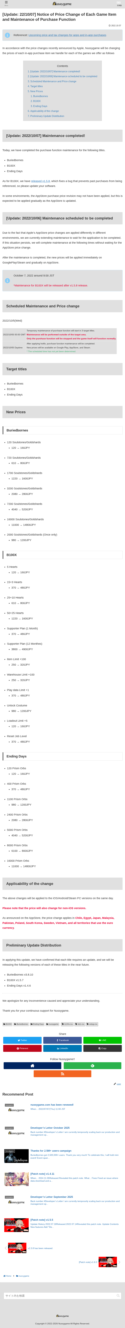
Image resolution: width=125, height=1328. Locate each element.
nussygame (54, 1024)
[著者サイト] (32, 1065)
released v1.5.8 (40, 181)
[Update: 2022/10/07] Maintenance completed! (55, 71)
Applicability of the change (44, 111)
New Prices (36, 91)
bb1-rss (81, 1024)
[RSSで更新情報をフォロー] (62, 1073)
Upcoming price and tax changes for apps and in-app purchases (67, 35)
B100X (37, 101)
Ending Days (40, 106)
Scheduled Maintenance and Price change (53, 81)
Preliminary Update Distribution (47, 116)
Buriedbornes (40, 96)
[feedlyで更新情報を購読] (92, 1065)
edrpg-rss (93, 1024)
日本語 (119, 5)
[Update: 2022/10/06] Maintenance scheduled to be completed (63, 76)
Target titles (36, 86)
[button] (118, 1295)
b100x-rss (68, 1024)
